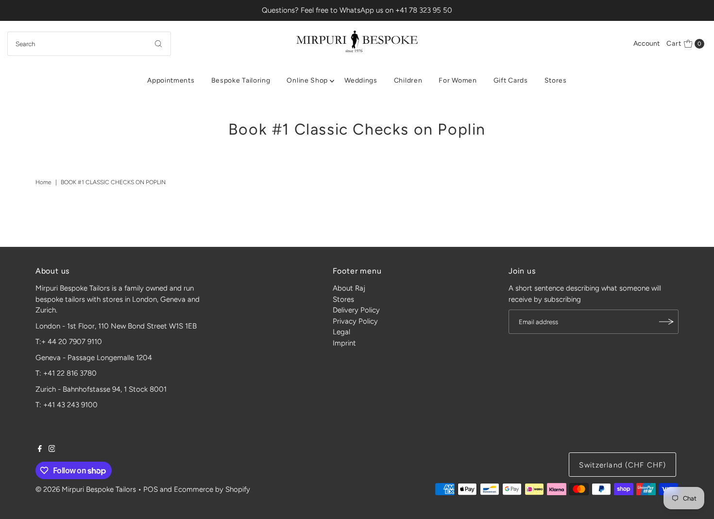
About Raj (349, 288)
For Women (457, 80)
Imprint (344, 343)
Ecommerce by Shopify (212, 489)
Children (408, 80)
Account (646, 43)
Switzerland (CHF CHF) (622, 465)
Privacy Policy (355, 321)
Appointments (170, 80)
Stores (555, 80)
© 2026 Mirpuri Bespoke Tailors (85, 489)
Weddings (360, 80)
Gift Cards (510, 80)
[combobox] (89, 44)
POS (150, 489)
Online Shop (307, 80)
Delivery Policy (356, 310)
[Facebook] (40, 449)
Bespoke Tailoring (241, 80)
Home (43, 182)
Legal (341, 332)
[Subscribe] (666, 322)
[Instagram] (52, 449)
